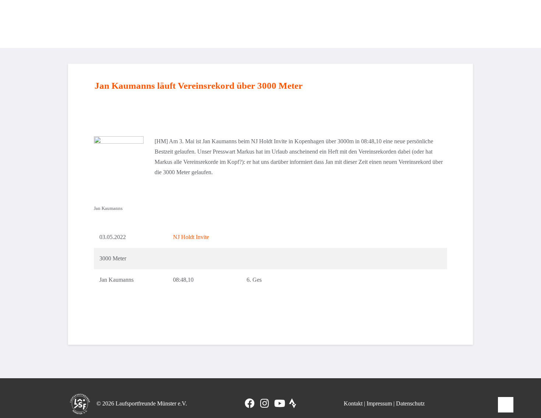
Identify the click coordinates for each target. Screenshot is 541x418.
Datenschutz (410, 403)
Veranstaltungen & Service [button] (393, 23)
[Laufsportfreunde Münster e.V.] (87, 24)
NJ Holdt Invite (191, 237)
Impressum (379, 403)
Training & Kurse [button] (256, 23)
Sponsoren (453, 23)
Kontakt (353, 403)
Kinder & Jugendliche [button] (318, 23)
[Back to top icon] (505, 404)
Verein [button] (214, 23)
